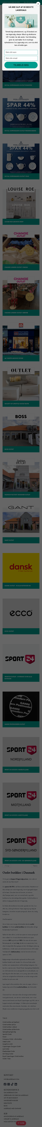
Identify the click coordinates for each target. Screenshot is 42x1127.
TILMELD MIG (21, 65)
